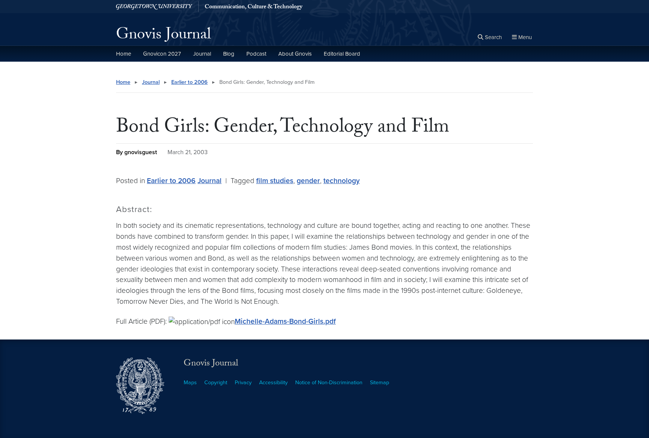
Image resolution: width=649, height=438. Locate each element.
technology (341, 180)
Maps (190, 382)
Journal (202, 53)
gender (308, 180)
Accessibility (273, 382)
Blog (228, 53)
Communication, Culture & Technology (253, 7)
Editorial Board (342, 53)
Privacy (243, 382)
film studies (274, 180)
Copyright (215, 382)
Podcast (256, 53)
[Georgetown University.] (154, 6)
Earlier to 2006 (189, 82)
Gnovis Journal (163, 36)
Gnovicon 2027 (162, 53)
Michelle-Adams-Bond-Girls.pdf (285, 321)
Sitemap (379, 382)
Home (123, 53)
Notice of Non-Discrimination (328, 382)
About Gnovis (295, 53)
